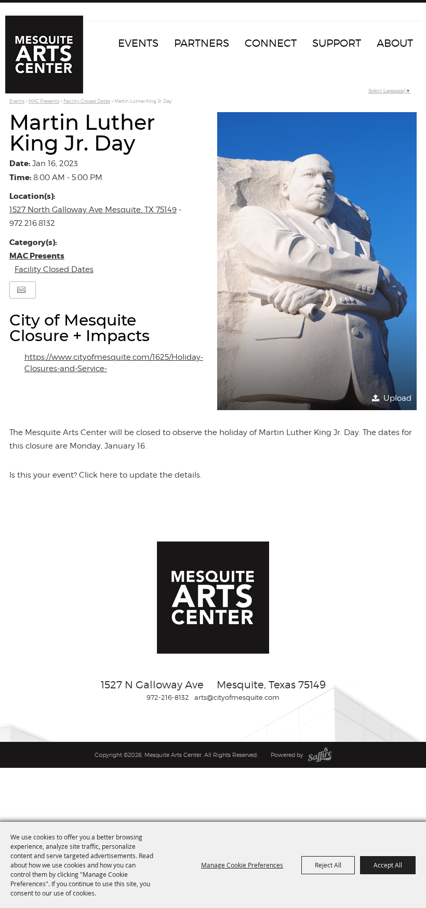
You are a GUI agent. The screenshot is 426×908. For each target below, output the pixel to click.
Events (138, 43)
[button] (317, 261)
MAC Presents (44, 101)
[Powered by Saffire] (319, 754)
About (395, 43)
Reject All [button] (328, 865)
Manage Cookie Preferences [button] (242, 865)
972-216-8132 (168, 697)
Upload (397, 398)
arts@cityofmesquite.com (236, 697)
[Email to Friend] (21, 290)
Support (336, 43)
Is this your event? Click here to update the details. (105, 475)
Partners (201, 43)
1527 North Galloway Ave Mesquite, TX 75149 (93, 209)
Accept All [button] (388, 865)
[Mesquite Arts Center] (44, 54)
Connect (271, 43)
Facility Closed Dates (86, 101)
